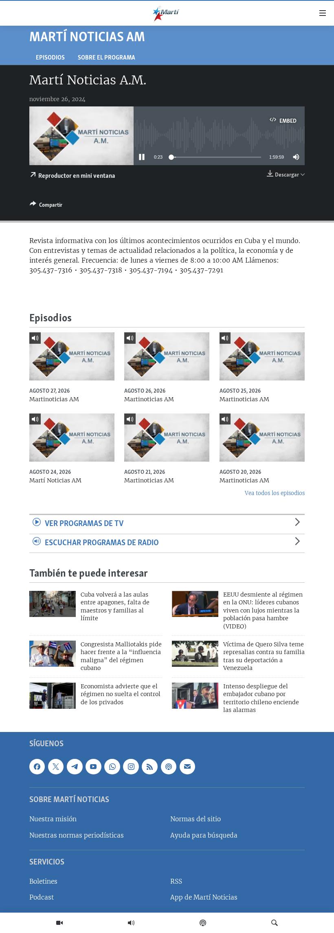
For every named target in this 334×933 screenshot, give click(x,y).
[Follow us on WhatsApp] (112, 766)
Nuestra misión (53, 819)
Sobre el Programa (106, 58)
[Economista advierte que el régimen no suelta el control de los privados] (52, 696)
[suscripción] (187, 766)
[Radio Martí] (131, 923)
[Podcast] (203, 923)
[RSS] (149, 766)
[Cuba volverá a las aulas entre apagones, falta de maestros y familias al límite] (52, 604)
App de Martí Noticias (203, 898)
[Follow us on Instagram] (130, 766)
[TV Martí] (59, 923)
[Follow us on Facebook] (37, 766)
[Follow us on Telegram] (74, 766)
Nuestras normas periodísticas (76, 835)
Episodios (50, 58)
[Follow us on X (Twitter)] (56, 766)
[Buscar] (274, 923)
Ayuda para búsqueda (203, 835)
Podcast (41, 898)
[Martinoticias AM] (71, 356)
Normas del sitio (195, 819)
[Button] (46, 206)
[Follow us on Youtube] (93, 766)
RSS (176, 882)
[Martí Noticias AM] (71, 437)
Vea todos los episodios (275, 493)
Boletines (43, 882)
